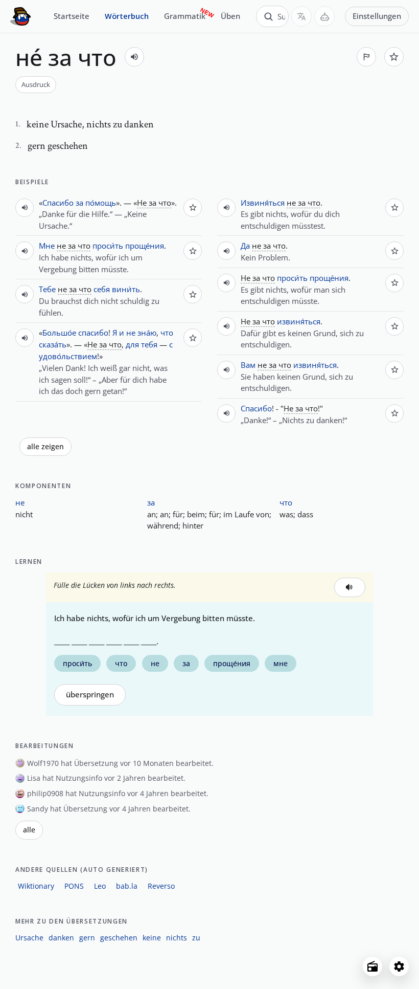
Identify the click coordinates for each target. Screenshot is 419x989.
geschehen (118, 937)
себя (102, 289)
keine (152, 937)
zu (196, 937)
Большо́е (59, 332)
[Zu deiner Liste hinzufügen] (394, 57)
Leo (100, 886)
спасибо (93, 332)
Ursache (29, 937)
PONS (74, 886)
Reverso (161, 886)
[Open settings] (399, 966)
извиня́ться (298, 321)
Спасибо (58, 202)
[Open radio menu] (372, 966)
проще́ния (144, 245)
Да (245, 245)
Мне (47, 245)
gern (87, 937)
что (166, 332)
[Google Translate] (301, 16)
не (130, 332)
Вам (248, 365)
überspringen (90, 694)
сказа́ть (52, 344)
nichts (176, 937)
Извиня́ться (263, 202)
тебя (149, 344)
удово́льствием (68, 356)
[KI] (324, 16)
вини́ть (126, 289)
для (132, 344)
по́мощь (100, 202)
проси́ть (107, 245)
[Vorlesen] (134, 57)
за (79, 202)
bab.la (126, 886)
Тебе (47, 289)
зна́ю (146, 332)
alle (29, 829)
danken (61, 937)
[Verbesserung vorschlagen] (366, 57)
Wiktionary (36, 886)
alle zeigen (45, 446)
